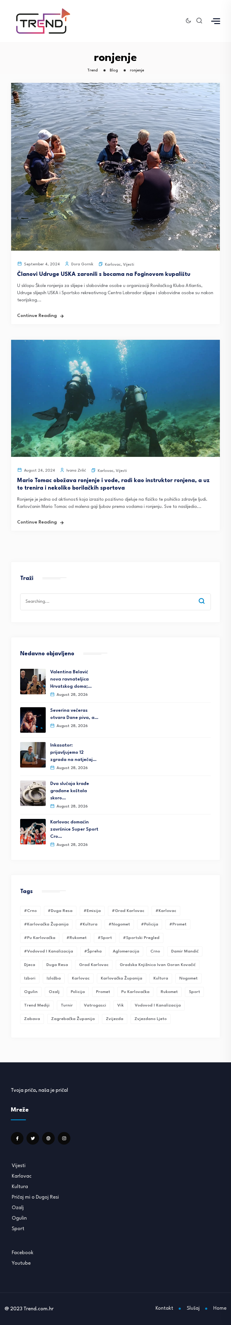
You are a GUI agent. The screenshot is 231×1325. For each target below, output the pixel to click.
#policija (149, 924)
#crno (30, 911)
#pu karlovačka (39, 938)
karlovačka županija (121, 978)
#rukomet (76, 938)
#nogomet (119, 924)
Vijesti (128, 265)
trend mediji (37, 1005)
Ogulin (19, 1218)
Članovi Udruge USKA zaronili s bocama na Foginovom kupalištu (103, 274)
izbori (29, 978)
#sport (105, 938)
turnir (67, 1005)
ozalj (54, 992)
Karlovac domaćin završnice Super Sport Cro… (74, 829)
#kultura (88, 924)
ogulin (31, 992)
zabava (32, 1019)
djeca (29, 965)
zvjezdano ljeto (150, 1019)
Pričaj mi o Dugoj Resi (35, 1197)
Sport (18, 1228)
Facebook (22, 1252)
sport (194, 992)
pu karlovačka (135, 992)
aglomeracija (126, 951)
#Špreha (93, 951)
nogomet (188, 978)
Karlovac (113, 265)
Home (219, 1308)
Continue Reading (37, 316)
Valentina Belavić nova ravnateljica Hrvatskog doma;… (71, 679)
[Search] (206, 595)
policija (78, 992)
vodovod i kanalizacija (158, 1005)
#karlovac (166, 911)
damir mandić (185, 951)
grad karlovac (94, 965)
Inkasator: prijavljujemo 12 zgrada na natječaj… (73, 752)
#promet (177, 924)
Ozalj (18, 1207)
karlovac (81, 978)
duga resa (57, 965)
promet (103, 992)
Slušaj (193, 1308)
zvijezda (114, 1019)
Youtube (21, 1263)
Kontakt (164, 1308)
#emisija (92, 911)
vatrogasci (95, 1005)
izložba (54, 978)
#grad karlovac (128, 911)
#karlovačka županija (46, 924)
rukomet (169, 992)
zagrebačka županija (73, 1019)
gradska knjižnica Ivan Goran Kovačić (158, 965)
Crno (155, 951)
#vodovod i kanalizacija (48, 951)
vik (120, 1005)
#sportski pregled (141, 938)
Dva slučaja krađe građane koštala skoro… (69, 791)
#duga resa (60, 911)
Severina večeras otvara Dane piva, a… (74, 714)
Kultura (160, 978)
